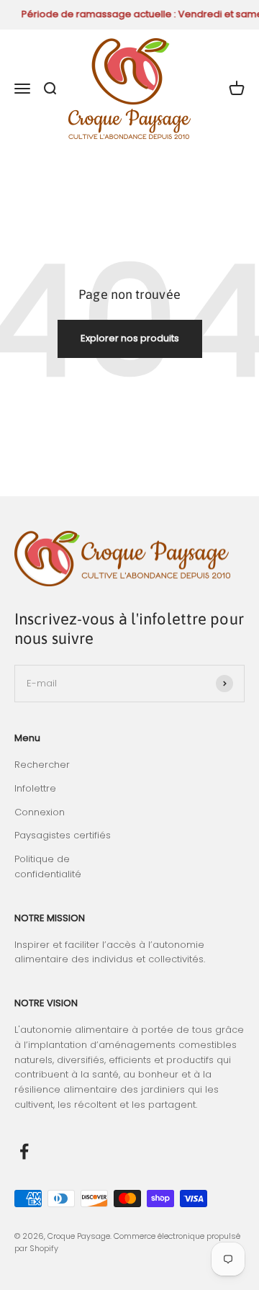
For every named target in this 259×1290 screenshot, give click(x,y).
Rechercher (42, 764)
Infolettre (35, 788)
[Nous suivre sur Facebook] (24, 1151)
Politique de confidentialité (47, 866)
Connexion (39, 812)
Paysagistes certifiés (62, 835)
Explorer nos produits (130, 338)
